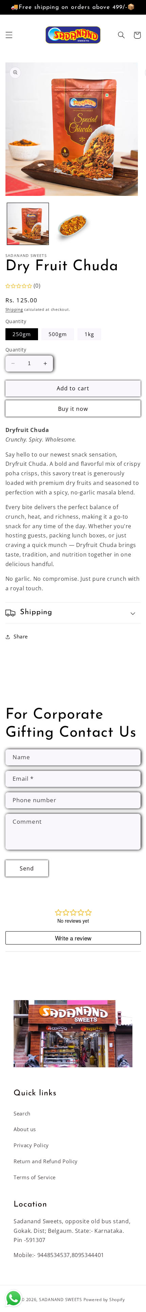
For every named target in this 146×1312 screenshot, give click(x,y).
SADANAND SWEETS (60, 1299)
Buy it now (73, 409)
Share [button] (21, 636)
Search (22, 1113)
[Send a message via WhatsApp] (13, 1298)
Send (27, 868)
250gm (22, 334)
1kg (89, 334)
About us (25, 1129)
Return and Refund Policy (46, 1161)
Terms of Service (35, 1177)
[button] (9, 35)
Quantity (15, 349)
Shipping (14, 309)
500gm (58, 334)
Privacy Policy (31, 1145)
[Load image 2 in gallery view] (72, 224)
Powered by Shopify (104, 1299)
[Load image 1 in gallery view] (28, 224)
